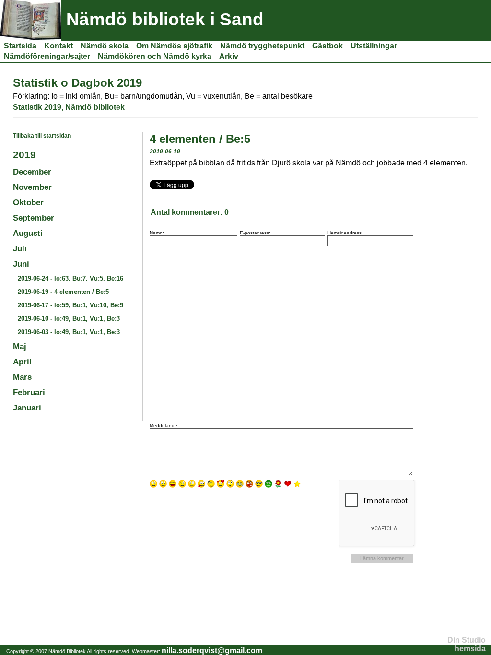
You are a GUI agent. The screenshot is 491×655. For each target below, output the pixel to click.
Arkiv (228, 56)
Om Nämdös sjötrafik (174, 46)
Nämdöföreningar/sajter (47, 56)
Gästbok (327, 46)
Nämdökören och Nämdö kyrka (154, 56)
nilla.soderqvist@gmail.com (212, 650)
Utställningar (374, 46)
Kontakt (58, 46)
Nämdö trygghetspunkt (262, 46)
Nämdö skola (105, 46)
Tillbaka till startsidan (42, 135)
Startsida (20, 46)
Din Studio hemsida (466, 644)
